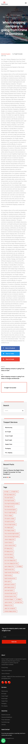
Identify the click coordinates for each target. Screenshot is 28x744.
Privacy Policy (4, 667)
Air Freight (8, 431)
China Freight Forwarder (9, 500)
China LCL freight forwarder (10, 512)
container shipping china (9, 539)
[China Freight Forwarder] (4, 3)
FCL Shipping (19, 566)
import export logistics (9, 590)
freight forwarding (8, 575)
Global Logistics (7, 581)
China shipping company (9, 530)
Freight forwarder (18, 54)
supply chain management (9, 608)
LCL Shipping (18, 599)
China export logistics (8, 497)
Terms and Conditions (6, 670)
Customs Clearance (8, 542)
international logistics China (10, 596)
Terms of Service (5, 673)
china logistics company (9, 518)
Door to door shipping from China (11, 563)
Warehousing (8, 427)
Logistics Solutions (8, 602)
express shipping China (9, 566)
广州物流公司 (9, 676)
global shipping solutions (9, 587)
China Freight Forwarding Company (11, 503)
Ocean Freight (9, 436)
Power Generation (5, 719)
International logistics (15, 15)
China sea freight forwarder (10, 524)
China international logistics (10, 509)
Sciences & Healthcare (6, 717)
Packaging (8, 448)
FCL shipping (8, 452)
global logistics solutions (9, 584)
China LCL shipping (8, 515)
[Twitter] (9, 682)
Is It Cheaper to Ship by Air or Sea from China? (13, 61)
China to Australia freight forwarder (11, 533)
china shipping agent (8, 527)
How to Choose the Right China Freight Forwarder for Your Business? (13, 472)
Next (2, 374)
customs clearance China (9, 545)
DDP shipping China (8, 548)
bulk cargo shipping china (9, 494)
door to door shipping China (10, 560)
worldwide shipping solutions (10, 611)
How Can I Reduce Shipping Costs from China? (13, 59)
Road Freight (8, 440)
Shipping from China (8, 605)
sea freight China (18, 602)
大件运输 (3, 676)
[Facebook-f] (2, 682)
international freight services (10, 593)
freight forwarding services (9, 578)
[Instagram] (6, 682)
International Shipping (8, 599)
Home (7, 15)
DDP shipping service (8, 551)
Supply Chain (8, 444)
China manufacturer (17, 676)
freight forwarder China (9, 569)
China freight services (8, 506)
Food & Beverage (5, 722)
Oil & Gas (3, 724)
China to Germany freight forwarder (11, 536)
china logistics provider (9, 521)
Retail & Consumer (5, 714)
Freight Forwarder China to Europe (11, 572)
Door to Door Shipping (8, 557)
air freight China (14, 491)
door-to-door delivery (8, 554)
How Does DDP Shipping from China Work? (12, 71)
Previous (3, 366)
